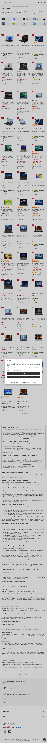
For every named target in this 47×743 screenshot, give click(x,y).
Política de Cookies (14, 382)
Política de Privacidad (25, 382)
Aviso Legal (34, 382)
